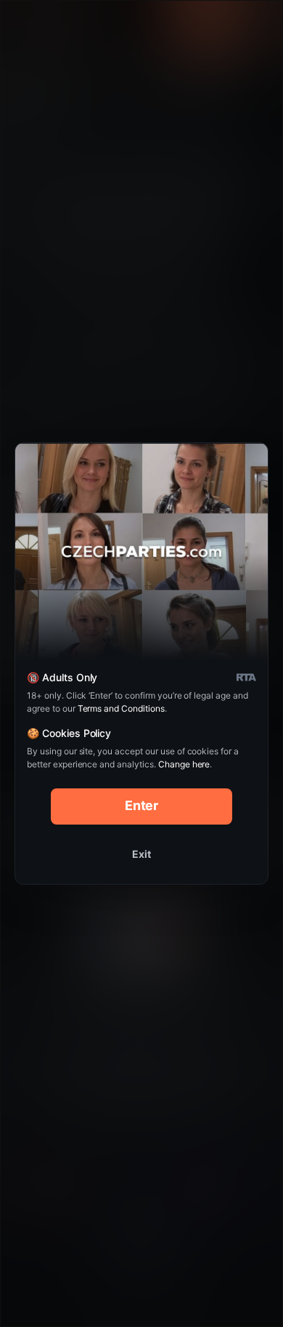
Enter (142, 805)
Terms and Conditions (121, 708)
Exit (141, 854)
